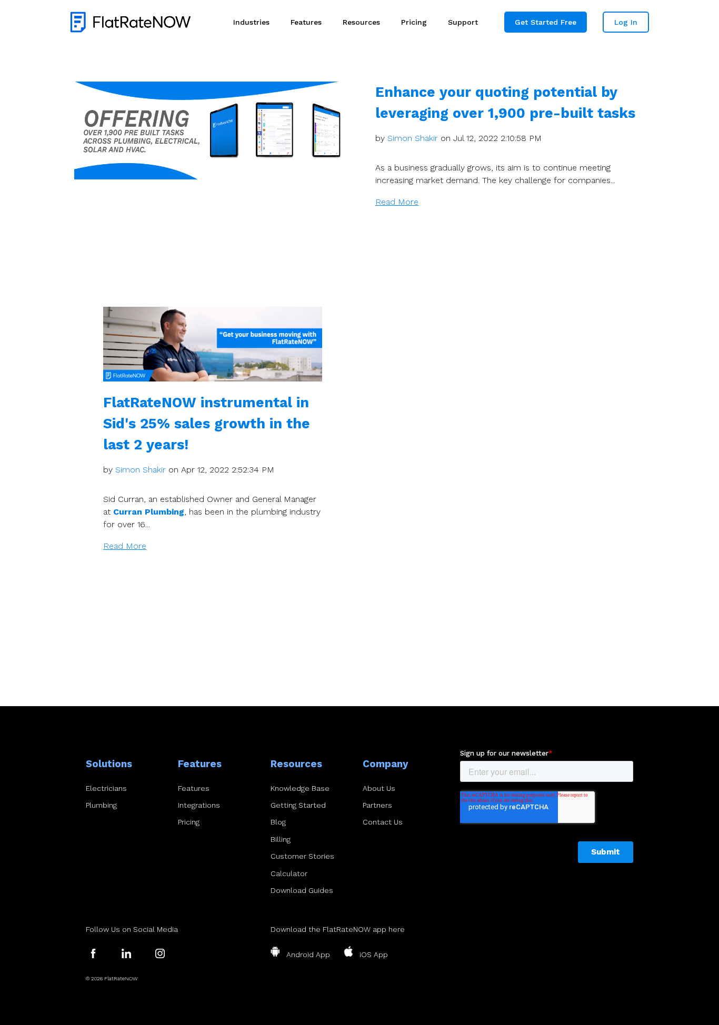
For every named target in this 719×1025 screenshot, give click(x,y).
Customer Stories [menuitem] (302, 856)
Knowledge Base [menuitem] (300, 788)
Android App (308, 954)
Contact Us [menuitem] (383, 822)
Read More (396, 202)
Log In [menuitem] (625, 22)
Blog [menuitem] (278, 822)
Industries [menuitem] (251, 22)
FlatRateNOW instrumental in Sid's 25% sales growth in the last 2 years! (206, 423)
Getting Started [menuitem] (298, 805)
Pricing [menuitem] (414, 22)
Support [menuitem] (463, 22)
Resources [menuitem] (361, 22)
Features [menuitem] (306, 22)
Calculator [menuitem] (289, 873)
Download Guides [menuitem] (302, 890)
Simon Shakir (412, 138)
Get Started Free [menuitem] (545, 22)
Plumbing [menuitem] (101, 805)
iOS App (373, 954)
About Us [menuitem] (379, 788)
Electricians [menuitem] (106, 788)
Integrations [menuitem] (199, 805)
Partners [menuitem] (377, 805)
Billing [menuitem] (281, 839)
